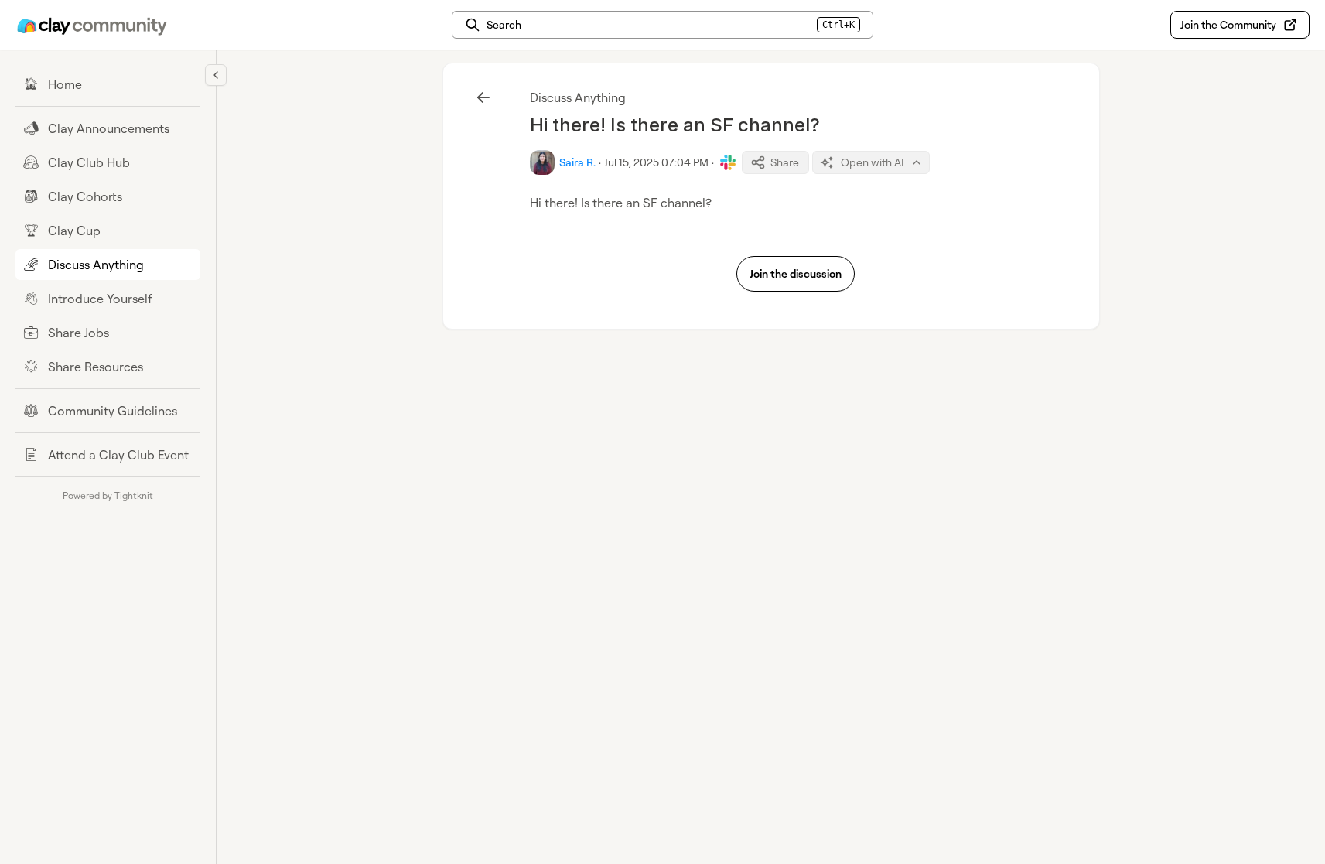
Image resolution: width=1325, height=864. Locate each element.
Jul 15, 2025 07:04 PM (656, 162)
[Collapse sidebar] (216, 75)
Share (784, 162)
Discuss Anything (578, 97)
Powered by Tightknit (108, 495)
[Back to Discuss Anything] (483, 97)
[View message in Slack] (728, 162)
